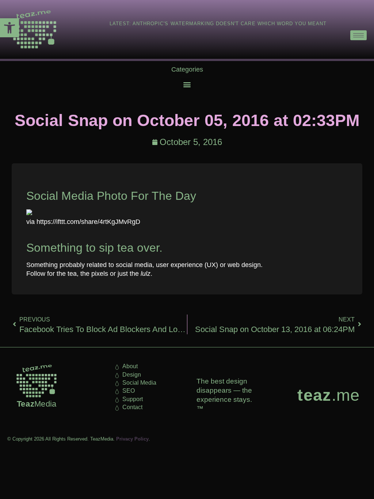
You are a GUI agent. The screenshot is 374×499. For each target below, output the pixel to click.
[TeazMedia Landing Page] (32, 29)
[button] (9, 27)
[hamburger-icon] (358, 35)
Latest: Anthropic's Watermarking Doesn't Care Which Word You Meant (218, 23)
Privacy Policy (132, 439)
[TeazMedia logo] (36, 381)
